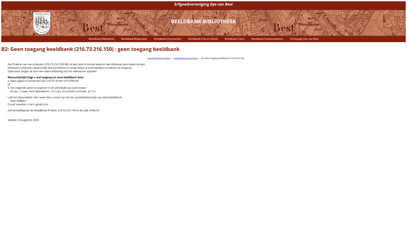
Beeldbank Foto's (235, 39)
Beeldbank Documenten (167, 39)
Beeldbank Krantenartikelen (267, 39)
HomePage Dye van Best (159, 58)
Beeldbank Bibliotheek (101, 39)
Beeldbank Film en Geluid (203, 39)
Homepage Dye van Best (304, 39)
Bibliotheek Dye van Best (186, 58)
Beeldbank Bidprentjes (134, 39)
